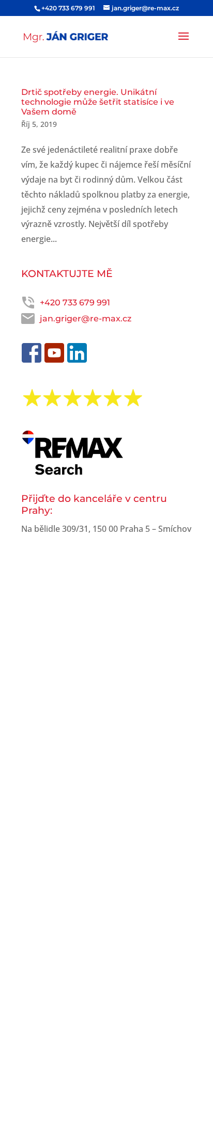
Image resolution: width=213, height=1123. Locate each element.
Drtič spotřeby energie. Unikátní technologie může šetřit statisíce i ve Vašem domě (97, 102)
